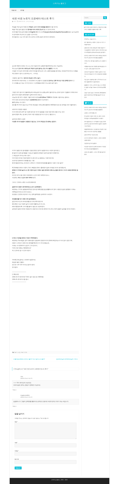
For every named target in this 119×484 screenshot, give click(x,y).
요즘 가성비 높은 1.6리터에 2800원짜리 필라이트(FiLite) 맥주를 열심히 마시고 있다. (95, 95)
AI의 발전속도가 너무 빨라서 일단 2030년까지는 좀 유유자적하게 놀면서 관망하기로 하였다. (95, 124)
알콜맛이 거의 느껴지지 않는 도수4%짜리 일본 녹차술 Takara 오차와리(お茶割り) (95, 87)
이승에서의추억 (25, 395)
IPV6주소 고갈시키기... (90, 39)
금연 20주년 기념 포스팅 (91, 135)
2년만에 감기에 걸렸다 (90, 143)
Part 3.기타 (24, 352)
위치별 (22, 10)
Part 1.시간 (17, 352)
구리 (21, 376)
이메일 (17, 451)
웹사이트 (17, 459)
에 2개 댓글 (30, 21)
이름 (16, 442)
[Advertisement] (45, 52)
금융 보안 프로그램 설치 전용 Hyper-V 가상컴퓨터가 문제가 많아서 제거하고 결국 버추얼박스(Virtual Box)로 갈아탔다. (95, 50)
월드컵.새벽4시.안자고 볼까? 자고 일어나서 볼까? (29, 359)
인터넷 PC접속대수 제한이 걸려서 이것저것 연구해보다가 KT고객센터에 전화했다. (95, 74)
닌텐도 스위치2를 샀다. (90, 113)
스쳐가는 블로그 (59, 3)
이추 (14, 21)
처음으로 (13, 10)
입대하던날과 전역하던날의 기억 (66, 359)
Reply (14, 390)
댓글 (16, 422)
